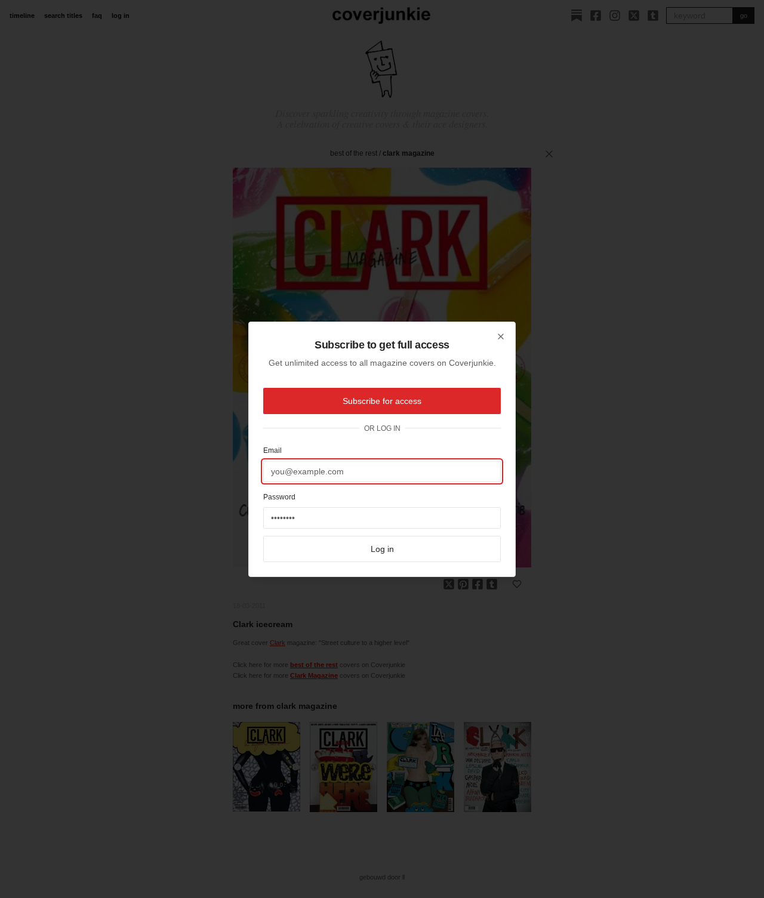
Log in (382, 549)
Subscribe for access (382, 401)
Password (279, 497)
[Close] (501, 336)
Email (272, 450)
